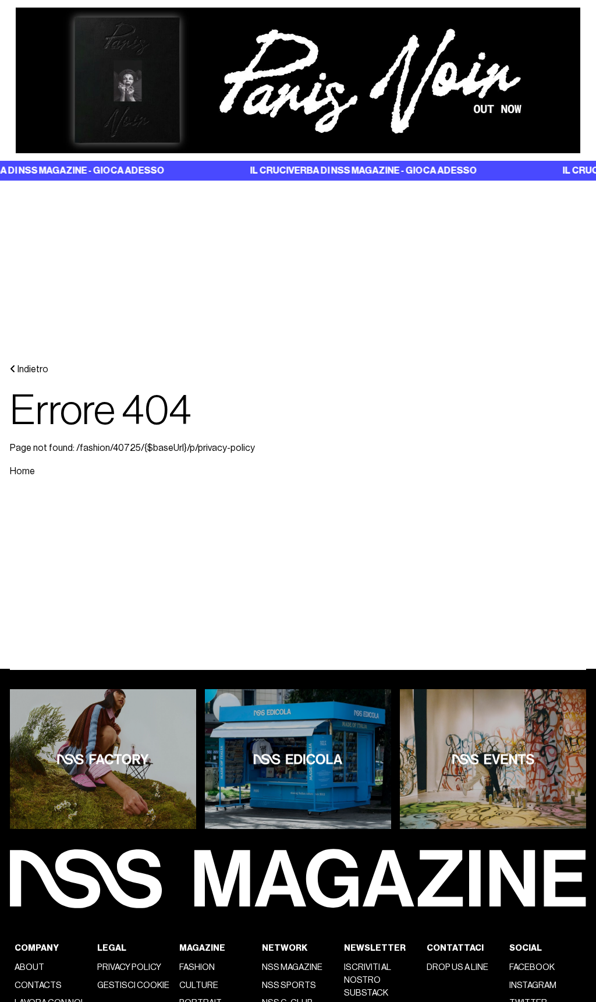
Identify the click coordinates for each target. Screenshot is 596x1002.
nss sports (289, 985)
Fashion (197, 967)
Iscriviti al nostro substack (367, 980)
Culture (198, 985)
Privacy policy (129, 967)
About (29, 967)
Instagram (532, 985)
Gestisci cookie (133, 985)
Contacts (38, 985)
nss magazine (292, 967)
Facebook (532, 967)
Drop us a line (457, 967)
